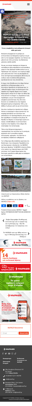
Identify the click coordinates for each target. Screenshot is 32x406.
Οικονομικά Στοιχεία (6, 362)
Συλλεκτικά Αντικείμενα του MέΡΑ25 (22, 360)
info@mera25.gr (10, 379)
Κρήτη (3, 212)
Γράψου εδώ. (11, 201)
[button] (2, 11)
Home (5, 13)
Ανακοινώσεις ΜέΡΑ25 (15, 13)
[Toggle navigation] (28, 4)
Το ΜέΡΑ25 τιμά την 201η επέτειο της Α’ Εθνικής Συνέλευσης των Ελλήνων (15, 235)
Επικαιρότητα (7, 358)
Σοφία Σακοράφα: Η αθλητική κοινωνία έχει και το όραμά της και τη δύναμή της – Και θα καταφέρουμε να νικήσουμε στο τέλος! (16, 224)
